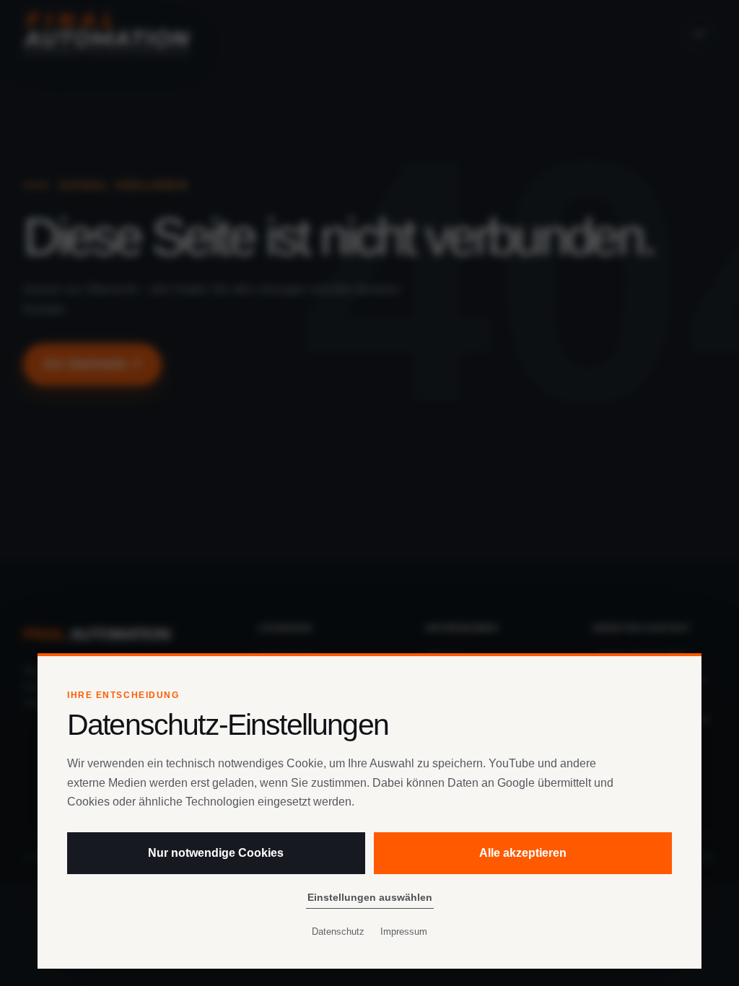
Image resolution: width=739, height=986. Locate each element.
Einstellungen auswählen (369, 897)
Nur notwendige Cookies (216, 853)
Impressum (403, 931)
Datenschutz (338, 931)
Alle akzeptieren (523, 853)
